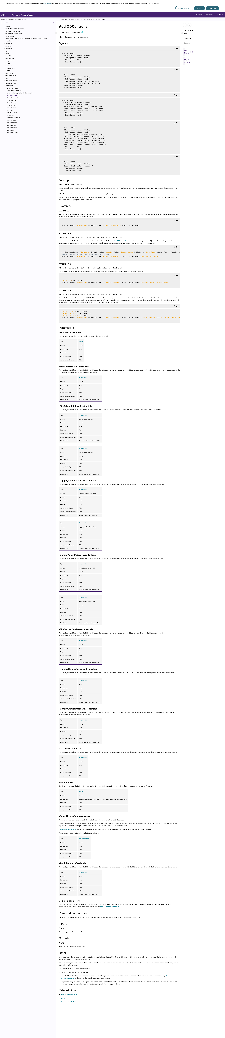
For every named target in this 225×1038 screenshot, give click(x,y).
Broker (7, 53)
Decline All (212, 8)
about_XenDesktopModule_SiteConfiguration (20, 93)
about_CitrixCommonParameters (14, 28)
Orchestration (9, 73)
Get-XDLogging (11, 103)
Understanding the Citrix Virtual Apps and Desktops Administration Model (26, 38)
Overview (8, 26)
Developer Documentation (22, 15)
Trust (7, 78)
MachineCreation (10, 68)
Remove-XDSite (11, 120)
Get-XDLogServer (12, 105)
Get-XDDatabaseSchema (14, 98)
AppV (6, 51)
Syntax (186, 33)
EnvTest (7, 63)
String (81, 341)
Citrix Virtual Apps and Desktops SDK (72, 19)
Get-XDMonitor (11, 108)
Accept (199, 8)
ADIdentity (8, 43)
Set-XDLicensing (12, 122)
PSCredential (83, 377)
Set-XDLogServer (12, 127)
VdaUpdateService (10, 83)
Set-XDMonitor (11, 130)
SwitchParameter (84, 838)
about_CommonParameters (109, 907)
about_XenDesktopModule (14, 90)
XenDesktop (9, 85)
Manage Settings (184, 8)
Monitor (7, 70)
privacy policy (47, 3)
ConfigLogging (9, 58)
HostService (8, 66)
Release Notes (9, 36)
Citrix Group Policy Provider (13, 31)
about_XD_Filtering (12, 88)
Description (187, 38)
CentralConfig (9, 56)
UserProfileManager (11, 80)
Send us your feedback (187, 60)
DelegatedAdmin (10, 61)
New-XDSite (10, 115)
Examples (8, 41)
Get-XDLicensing (12, 100)
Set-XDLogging (11, 125)
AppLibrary (8, 48)
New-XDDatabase (12, 112)
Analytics (8, 46)
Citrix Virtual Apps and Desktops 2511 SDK (94, 19)
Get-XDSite (10, 110)
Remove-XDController (13, 117)
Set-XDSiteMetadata (13, 132)
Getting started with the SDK (13, 33)
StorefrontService (10, 75)
